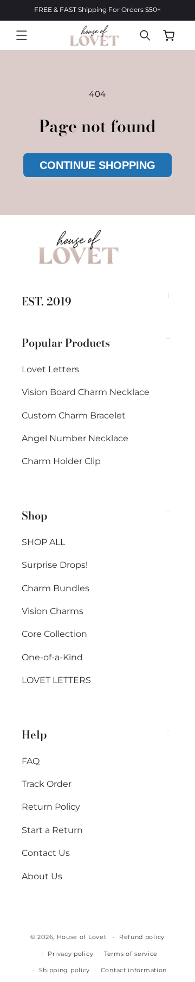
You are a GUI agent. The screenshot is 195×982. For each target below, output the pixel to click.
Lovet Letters (50, 369)
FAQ (31, 761)
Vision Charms (52, 611)
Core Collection (54, 634)
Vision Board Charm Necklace (86, 392)
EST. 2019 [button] (47, 301)
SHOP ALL (43, 542)
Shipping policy (64, 970)
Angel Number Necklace (75, 438)
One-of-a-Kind (52, 657)
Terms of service (131, 954)
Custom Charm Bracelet (74, 415)
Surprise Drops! (55, 565)
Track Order (47, 784)
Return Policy (51, 807)
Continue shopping (97, 165)
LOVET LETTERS (56, 680)
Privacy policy (70, 954)
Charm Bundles (55, 588)
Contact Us (46, 853)
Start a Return (52, 830)
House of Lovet (82, 937)
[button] (22, 35)
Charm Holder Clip (61, 461)
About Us (42, 876)
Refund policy (142, 937)
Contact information (134, 970)
